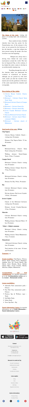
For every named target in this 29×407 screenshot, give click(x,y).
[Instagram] (11, 401)
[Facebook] (4, 401)
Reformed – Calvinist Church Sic (14, 106)
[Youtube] (25, 401)
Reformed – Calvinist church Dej (14, 108)
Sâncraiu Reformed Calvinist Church (15, 115)
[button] (26, 2)
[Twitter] (18, 401)
